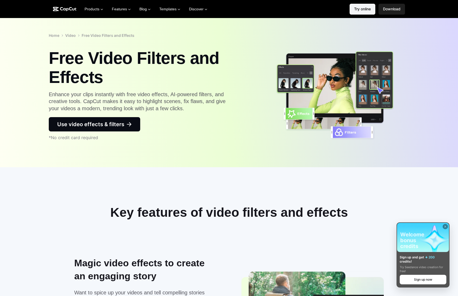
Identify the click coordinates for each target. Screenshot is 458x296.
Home (54, 35)
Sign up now (423, 279)
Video (70, 35)
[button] (391, 9)
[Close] (445, 226)
